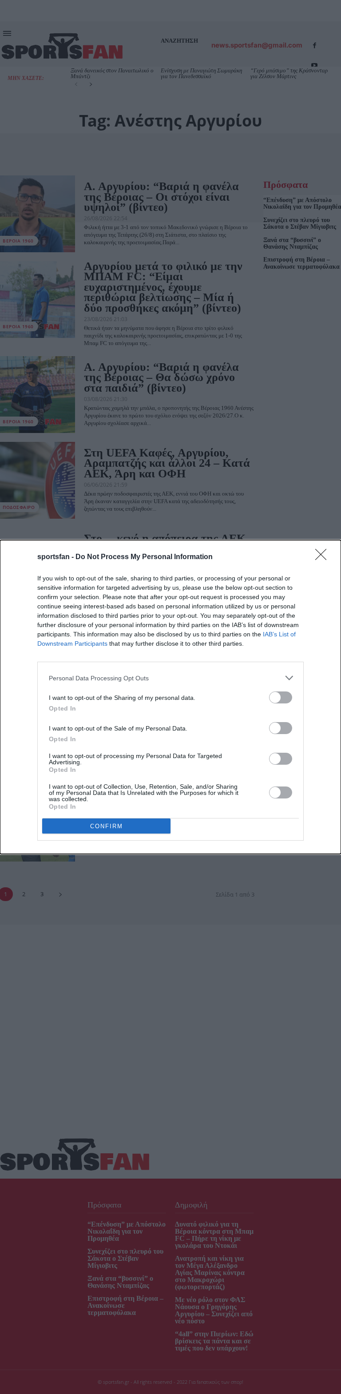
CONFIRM (106, 826)
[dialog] (170, 697)
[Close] (323, 557)
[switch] (280, 697)
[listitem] (170, 678)
